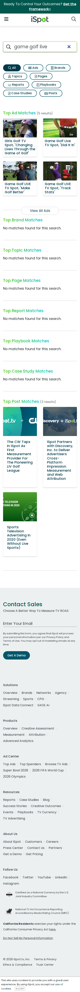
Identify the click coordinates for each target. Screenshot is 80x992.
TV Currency (47, 812)
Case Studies (21, 93)
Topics (16, 76)
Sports (28, 699)
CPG (40, 699)
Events (8, 812)
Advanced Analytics (18, 741)
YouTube (44, 877)
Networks (43, 693)
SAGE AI (43, 705)
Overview (10, 693)
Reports (17, 84)
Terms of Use (11, 640)
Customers (33, 841)
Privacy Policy (54, 637)
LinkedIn (61, 877)
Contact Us (35, 848)
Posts (52, 93)
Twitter (28, 877)
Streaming (11, 699)
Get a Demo (12, 854)
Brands (59, 68)
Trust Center (45, 965)
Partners (55, 848)
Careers (52, 841)
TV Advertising (14, 818)
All (13, 68)
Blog (46, 800)
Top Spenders (30, 764)
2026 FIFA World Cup (48, 770)
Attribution (37, 734)
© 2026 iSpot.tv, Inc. (16, 959)
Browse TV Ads (56, 764)
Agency (61, 693)
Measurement (14, 734)
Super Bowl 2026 (15, 770)
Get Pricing (34, 854)
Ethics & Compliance (17, 965)
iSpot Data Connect (18, 705)
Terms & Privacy (45, 959)
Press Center (13, 848)
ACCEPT (20, 988)
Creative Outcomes (46, 806)
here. (52, 929)
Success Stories (15, 806)
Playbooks (47, 84)
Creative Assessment (38, 728)
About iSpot (12, 841)
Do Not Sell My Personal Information (28, 938)
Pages (42, 76)
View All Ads (40, 210)
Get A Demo (16, 655)
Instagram (11, 883)
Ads (34, 68)
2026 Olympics (14, 776)
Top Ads (9, 764)
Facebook (10, 877)
